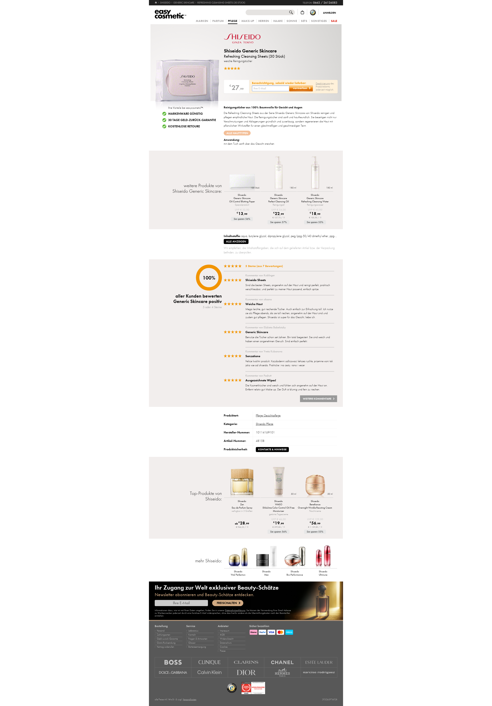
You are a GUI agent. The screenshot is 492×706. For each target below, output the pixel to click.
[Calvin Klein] (209, 672)
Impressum (224, 630)
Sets (304, 21)
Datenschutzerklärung (235, 610)
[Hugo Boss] (173, 662)
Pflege (232, 21)
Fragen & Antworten (197, 638)
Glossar (191, 642)
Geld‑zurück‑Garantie (167, 638)
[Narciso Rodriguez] (319, 672)
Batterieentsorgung (197, 646)
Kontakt (192, 634)
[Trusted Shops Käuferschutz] (313, 12)
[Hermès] (282, 672)
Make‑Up (247, 21)
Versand (161, 630)
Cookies (224, 646)
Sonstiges (319, 21)
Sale (334, 21)
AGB (222, 634)
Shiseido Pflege (264, 424)
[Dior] (246, 672)
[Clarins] (246, 662)
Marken (202, 21)
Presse (222, 650)
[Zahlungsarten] (293, 631)
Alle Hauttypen (237, 133)
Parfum (218, 21)
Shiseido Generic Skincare (250, 51)
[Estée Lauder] (319, 662)
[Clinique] (209, 662)
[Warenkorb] (302, 12)
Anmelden (329, 12)
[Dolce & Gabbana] (173, 672)
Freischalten (227, 603)
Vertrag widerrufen (165, 646)
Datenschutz (226, 642)
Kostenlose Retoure (184, 126)
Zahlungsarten (163, 634)
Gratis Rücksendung (166, 642)
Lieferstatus (193, 630)
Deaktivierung (323, 83)
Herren (263, 21)
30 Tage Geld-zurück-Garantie (192, 120)
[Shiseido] (247, 38)
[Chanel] (282, 662)
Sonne (292, 21)
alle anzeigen (236, 241)
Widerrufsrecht (227, 638)
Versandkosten (189, 699)
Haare (278, 21)
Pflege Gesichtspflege (268, 415)
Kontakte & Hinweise (272, 449)
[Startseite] (156, 2)
